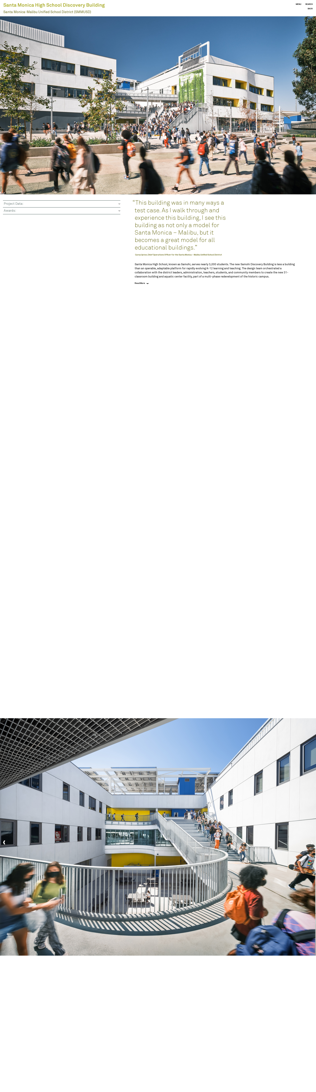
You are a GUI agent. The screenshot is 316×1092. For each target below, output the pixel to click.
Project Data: (13, 203)
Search (309, 4)
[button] (296, 4)
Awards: (10, 210)
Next (312, 843)
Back (310, 9)
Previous (4, 843)
